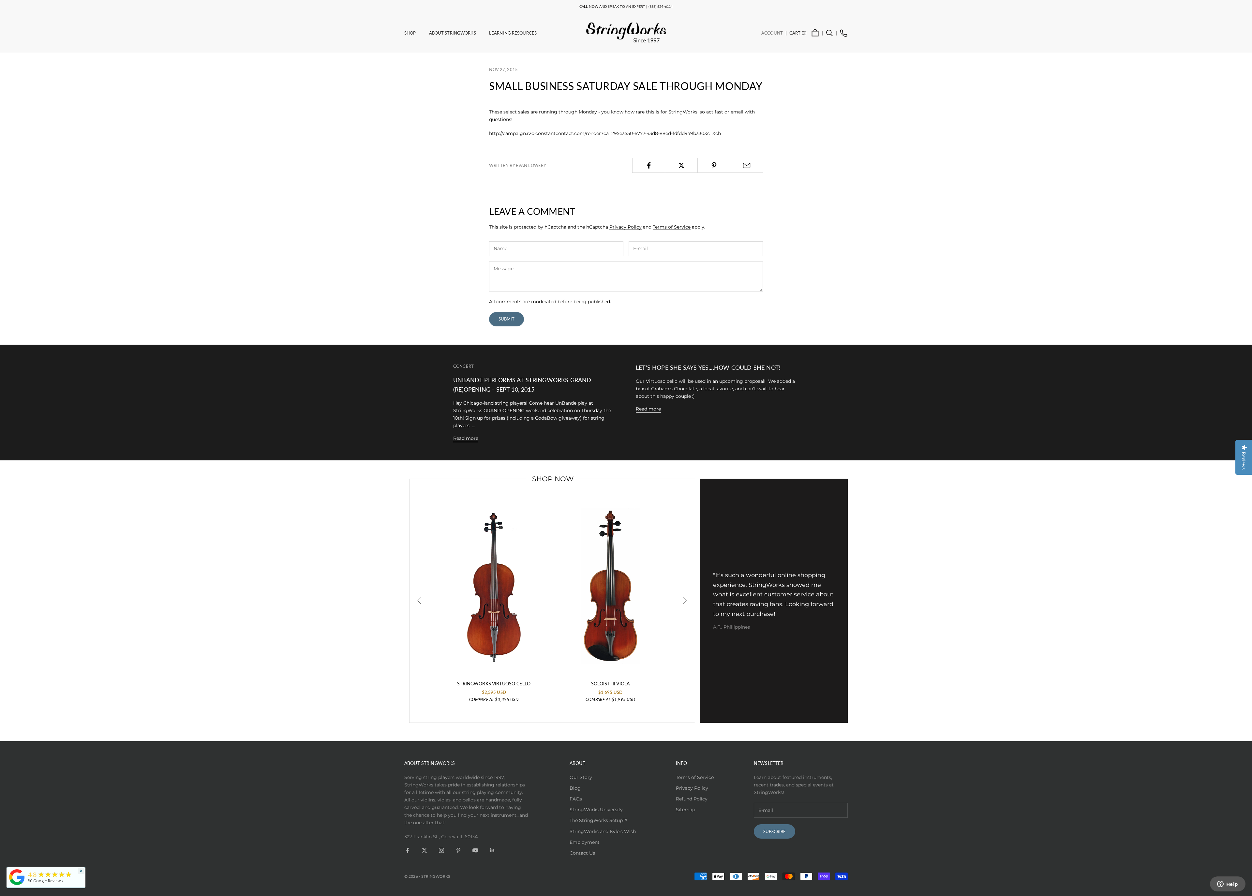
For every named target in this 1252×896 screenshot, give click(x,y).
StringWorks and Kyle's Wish (603, 831)
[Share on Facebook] (649, 165)
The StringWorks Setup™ (598, 820)
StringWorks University (596, 810)
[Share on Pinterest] (714, 165)
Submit (506, 318)
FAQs (576, 799)
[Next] (684, 601)
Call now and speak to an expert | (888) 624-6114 (626, 6)
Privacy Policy (625, 227)
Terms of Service (672, 227)
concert (463, 366)
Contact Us (582, 853)
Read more (465, 438)
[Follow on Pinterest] (458, 850)
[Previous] (420, 601)
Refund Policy (692, 799)
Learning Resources (513, 33)
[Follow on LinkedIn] (492, 850)
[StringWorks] (16, 877)
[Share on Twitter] (681, 165)
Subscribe (774, 831)
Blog (575, 788)
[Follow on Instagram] (441, 850)
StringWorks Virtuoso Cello (493, 683)
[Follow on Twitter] (424, 850)
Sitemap (685, 810)
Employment (585, 842)
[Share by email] (746, 165)
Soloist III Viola (610, 683)
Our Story (581, 777)
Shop (410, 33)
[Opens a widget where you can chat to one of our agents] (1227, 884)
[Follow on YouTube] (475, 850)
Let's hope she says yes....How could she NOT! (708, 367)
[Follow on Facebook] (407, 850)
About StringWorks (452, 33)
